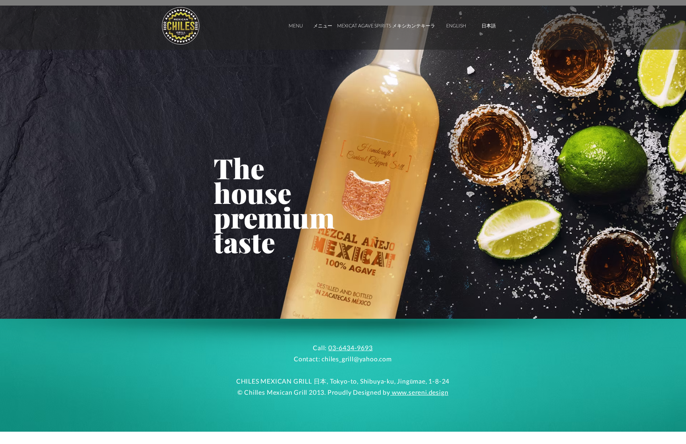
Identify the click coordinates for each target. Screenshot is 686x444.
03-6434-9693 (350, 347)
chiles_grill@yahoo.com (357, 359)
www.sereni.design (419, 392)
